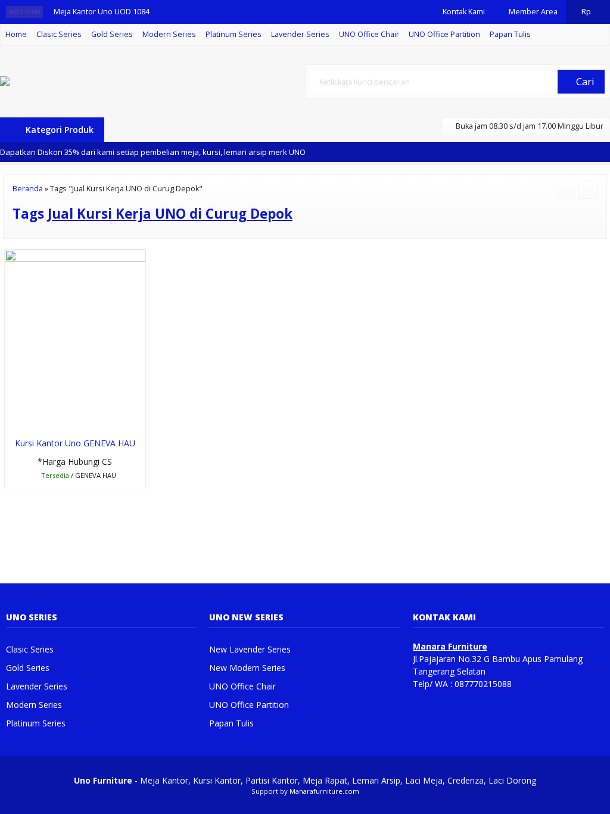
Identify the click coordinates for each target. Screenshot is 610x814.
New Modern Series (247, 667)
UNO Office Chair (369, 34)
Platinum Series (234, 34)
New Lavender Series (250, 649)
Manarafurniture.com (324, 791)
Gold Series (112, 34)
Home (16, 34)
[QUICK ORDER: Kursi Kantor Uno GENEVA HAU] (13, 419)
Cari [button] (584, 81)
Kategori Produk (58, 129)
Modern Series (169, 34)
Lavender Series (300, 34)
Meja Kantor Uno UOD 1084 (102, 12)
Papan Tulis (510, 34)
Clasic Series (59, 34)
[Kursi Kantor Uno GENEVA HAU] (75, 339)
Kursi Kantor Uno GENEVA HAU (75, 443)
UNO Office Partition (444, 34)
